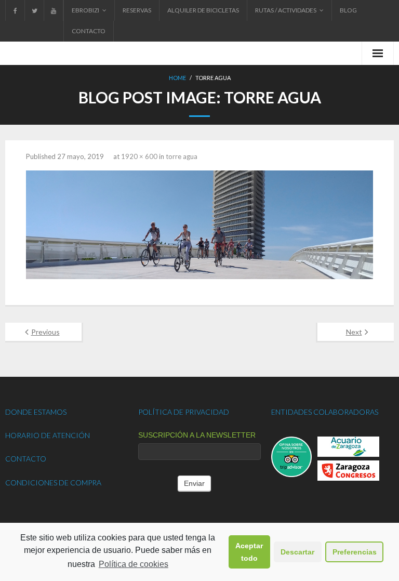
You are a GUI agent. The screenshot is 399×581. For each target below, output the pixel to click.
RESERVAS (137, 10)
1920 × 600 (139, 156)
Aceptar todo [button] (249, 552)
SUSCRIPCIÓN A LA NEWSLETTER (197, 435)
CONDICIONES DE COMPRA (53, 482)
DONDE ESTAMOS (35, 411)
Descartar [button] (297, 552)
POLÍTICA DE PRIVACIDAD (183, 411)
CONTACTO (88, 31)
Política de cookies (133, 564)
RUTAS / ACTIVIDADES (285, 10)
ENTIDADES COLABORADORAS (324, 411)
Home (177, 77)
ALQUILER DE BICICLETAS (203, 10)
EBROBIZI (85, 10)
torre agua (181, 156)
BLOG (348, 10)
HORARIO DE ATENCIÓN (47, 435)
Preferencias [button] (354, 552)
